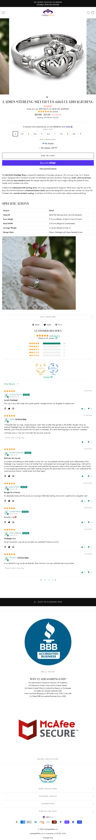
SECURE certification (48, 759)
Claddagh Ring (48, 838)
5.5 (35, 134)
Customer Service (48, 796)
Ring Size (48, 129)
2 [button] (49, 97)
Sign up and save (48, 811)
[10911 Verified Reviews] (48, 783)
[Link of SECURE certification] (48, 729)
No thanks (49, 143)
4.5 (22, 134)
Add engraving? (48, 139)
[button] (44, 111)
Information (48, 804)
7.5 (61, 134)
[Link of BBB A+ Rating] (48, 642)
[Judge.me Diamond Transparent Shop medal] (53, 368)
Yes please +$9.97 (49, 147)
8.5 (74, 134)
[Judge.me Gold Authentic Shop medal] (41, 368)
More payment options (48, 168)
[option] (48, 3)
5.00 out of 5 (55, 336)
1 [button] (47, 97)
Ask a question (48, 317)
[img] (9, 391)
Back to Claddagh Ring (49, 602)
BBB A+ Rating (48, 672)
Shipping (40, 118)
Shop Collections (48, 789)
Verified (46, 377)
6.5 (48, 134)
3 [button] (49, 580)
